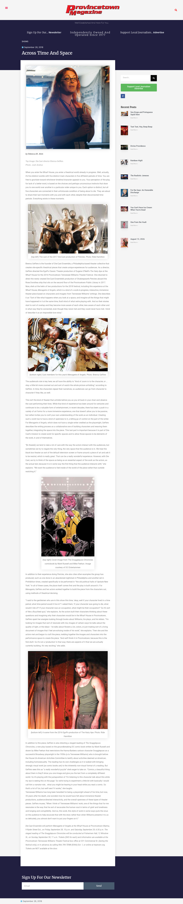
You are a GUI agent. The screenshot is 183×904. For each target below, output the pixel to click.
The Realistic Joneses (139, 175)
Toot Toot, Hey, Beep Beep (141, 127)
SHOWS (25, 41)
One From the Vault (138, 222)
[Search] (154, 78)
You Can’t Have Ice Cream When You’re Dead (141, 208)
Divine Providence (138, 146)
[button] (6, 8)
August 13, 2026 (137, 239)
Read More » (134, 118)
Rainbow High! (136, 160)
